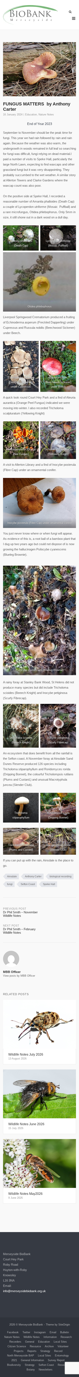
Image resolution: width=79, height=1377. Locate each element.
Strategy (45, 1351)
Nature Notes (46, 114)
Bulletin (64, 1332)
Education (31, 114)
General (29, 1341)
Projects (18, 1351)
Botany (31, 1369)
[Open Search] (70, 12)
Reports (31, 1351)
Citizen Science (16, 1346)
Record (58, 1351)
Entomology (62, 1355)
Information (50, 1337)
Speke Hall (49, 884)
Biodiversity (14, 1364)
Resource (35, 1346)
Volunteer (63, 1346)
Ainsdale (12, 876)
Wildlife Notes (31, 1337)
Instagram (40, 1332)
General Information (32, 1360)
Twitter (26, 1332)
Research (66, 1337)
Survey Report (56, 1360)
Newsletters (45, 1369)
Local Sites (60, 1341)
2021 (14, 1360)
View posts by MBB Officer (19, 975)
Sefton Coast (28, 884)
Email (53, 1332)
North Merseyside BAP (20, 1355)
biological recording (61, 876)
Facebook (13, 1332)
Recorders (15, 1341)
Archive (49, 1346)
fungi (10, 884)
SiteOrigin (64, 1324)
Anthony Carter (33, 876)
